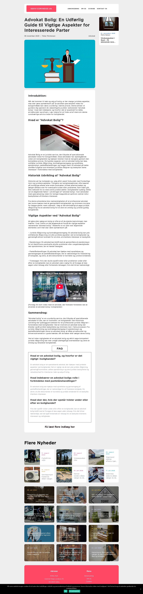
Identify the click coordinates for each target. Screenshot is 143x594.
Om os (83, 8)
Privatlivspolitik (74, 591)
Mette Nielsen (105, 35)
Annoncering (73, 8)
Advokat (92, 36)
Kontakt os (102, 8)
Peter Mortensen (48, 36)
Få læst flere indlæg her (60, 426)
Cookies (91, 8)
